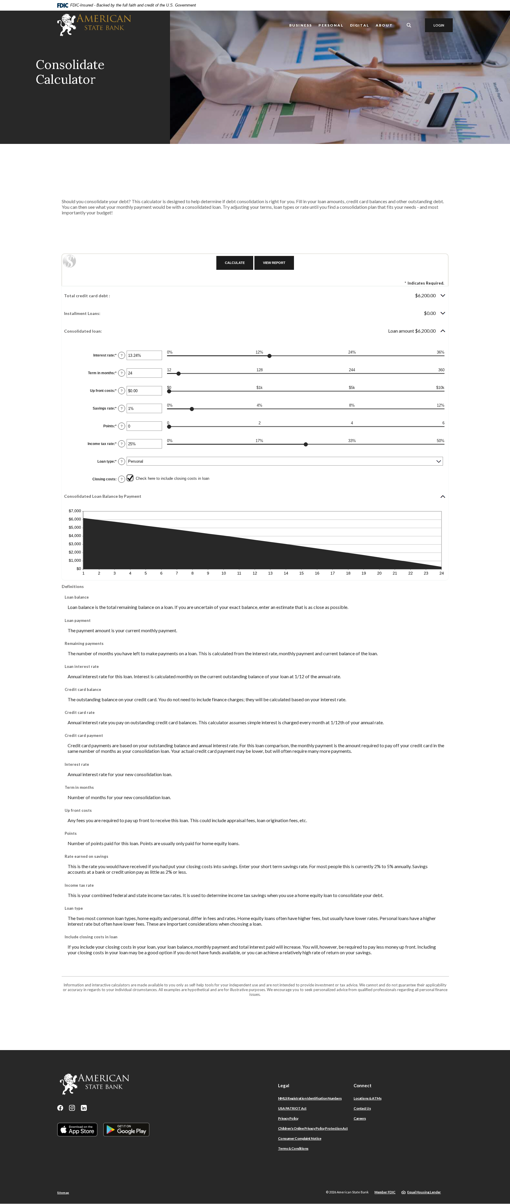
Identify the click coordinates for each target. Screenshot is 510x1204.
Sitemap (63, 1192)
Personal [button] (330, 25)
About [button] (384, 25)
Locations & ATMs (367, 1098)
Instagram (72, 1108)
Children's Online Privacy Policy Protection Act (313, 1128)
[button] (255, 295)
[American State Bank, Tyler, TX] (94, 25)
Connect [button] (363, 1085)
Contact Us (362, 1108)
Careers (360, 1118)
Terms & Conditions (293, 1148)
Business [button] (300, 25)
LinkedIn (84, 1108)
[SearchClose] (409, 25)
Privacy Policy (288, 1118)
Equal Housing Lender (424, 1192)
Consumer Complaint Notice (299, 1138)
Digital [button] (359, 25)
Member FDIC (385, 1192)
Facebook (60, 1108)
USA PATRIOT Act (292, 1108)
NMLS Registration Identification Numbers (310, 1098)
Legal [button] (283, 1085)
